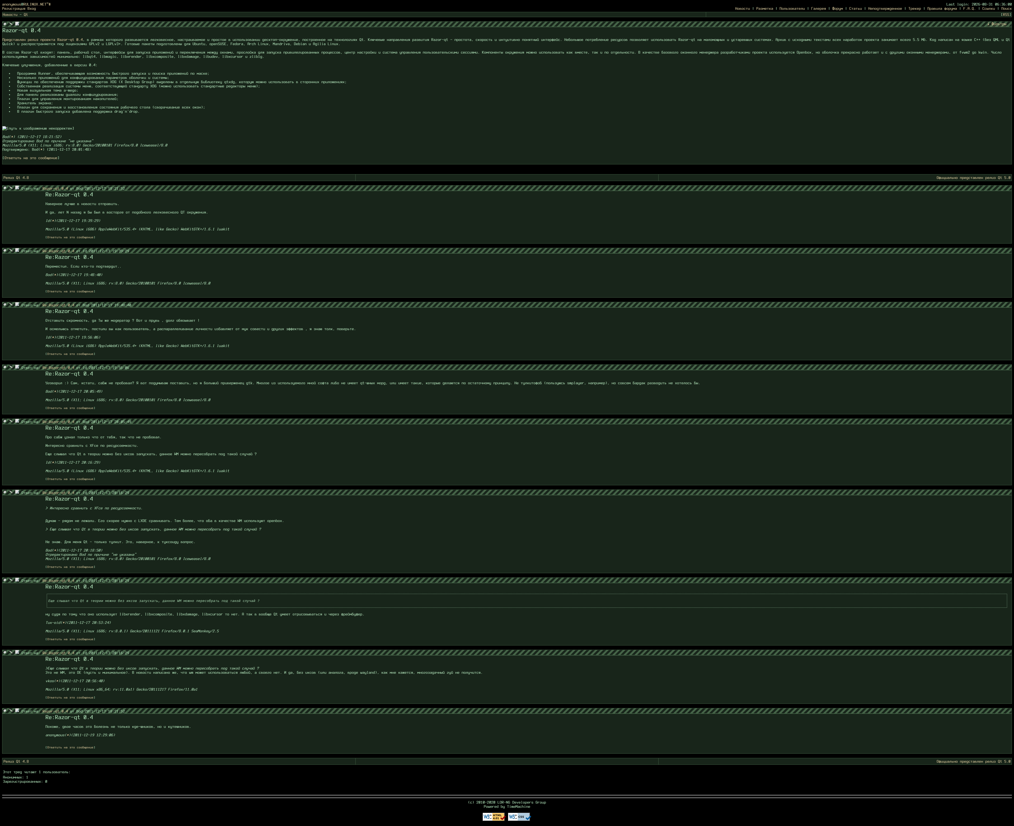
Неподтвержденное (885, 8)
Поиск (1006, 8)
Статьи (855, 8)
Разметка (764, 8)
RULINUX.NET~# (37, 4)
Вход (31, 8)
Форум (837, 8)
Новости (742, 8)
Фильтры (999, 24)
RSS (1006, 14)
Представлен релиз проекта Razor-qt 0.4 (42, 39)
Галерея (818, 8)
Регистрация (13, 8)
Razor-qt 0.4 (56, 188)
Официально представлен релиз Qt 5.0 (974, 177)
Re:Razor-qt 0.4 (59, 251)
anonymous (11, 4)
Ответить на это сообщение (30, 158)
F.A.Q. (969, 8)
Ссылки (988, 8)
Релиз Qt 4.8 (16, 177)
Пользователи (792, 8)
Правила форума (942, 8)
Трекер (914, 8)
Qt (26, 14)
